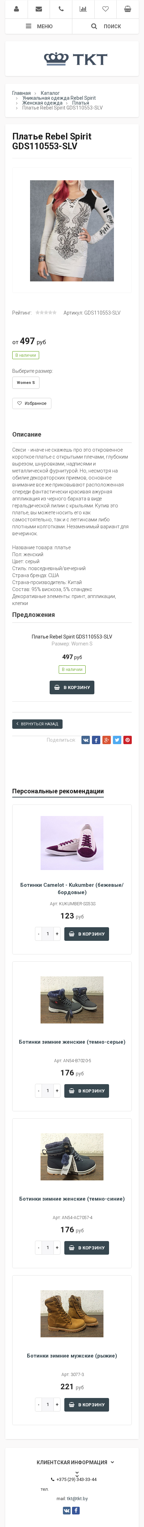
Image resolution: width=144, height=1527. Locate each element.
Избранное (35, 403)
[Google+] (106, 740)
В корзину (76, 687)
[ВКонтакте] (85, 740)
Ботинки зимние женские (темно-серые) (72, 1042)
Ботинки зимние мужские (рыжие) (72, 1356)
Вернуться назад (39, 724)
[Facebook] (96, 740)
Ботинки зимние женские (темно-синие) (72, 1199)
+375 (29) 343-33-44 (76, 1479)
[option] (72, 230)
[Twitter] (117, 740)
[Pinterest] (127, 740)
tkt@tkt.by (77, 1498)
